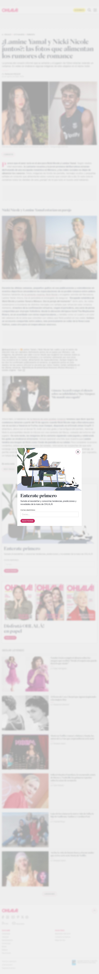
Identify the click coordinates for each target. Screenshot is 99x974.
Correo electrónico (27, 510)
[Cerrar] (78, 452)
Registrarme (27, 521)
